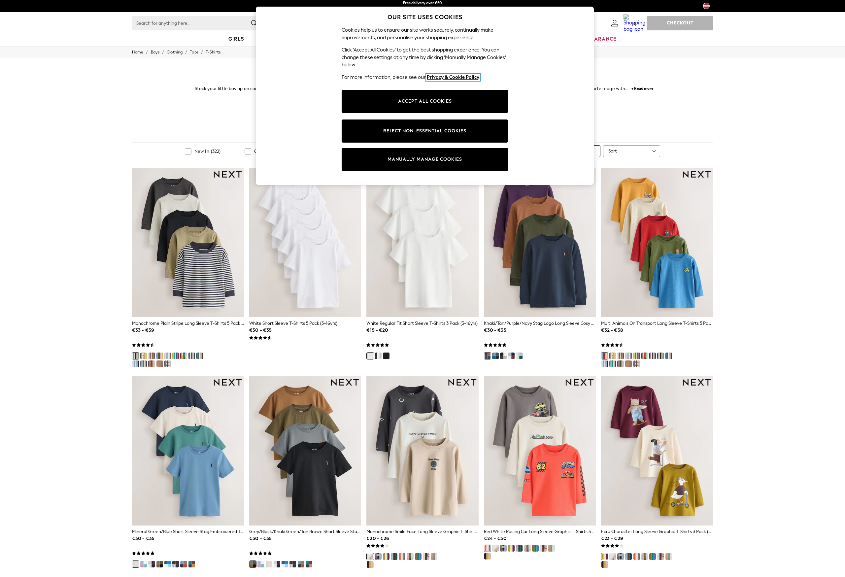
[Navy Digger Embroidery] (370, 564)
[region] (425, 96)
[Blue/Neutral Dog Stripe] (378, 556)
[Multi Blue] (167, 356)
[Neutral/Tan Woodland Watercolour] (410, 556)
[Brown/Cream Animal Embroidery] (159, 363)
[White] (370, 356)
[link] (614, 23)
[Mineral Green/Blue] (135, 564)
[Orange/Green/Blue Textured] (183, 564)
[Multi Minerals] (151, 356)
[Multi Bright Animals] (183, 356)
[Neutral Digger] (426, 556)
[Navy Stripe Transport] (167, 363)
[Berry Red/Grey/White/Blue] (511, 356)
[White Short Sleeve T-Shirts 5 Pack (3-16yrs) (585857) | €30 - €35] (305, 242)
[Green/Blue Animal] (418, 556)
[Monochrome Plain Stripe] (135, 356)
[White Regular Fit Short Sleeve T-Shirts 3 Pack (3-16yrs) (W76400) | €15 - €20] (422, 242)
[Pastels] (143, 564)
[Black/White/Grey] (378, 356)
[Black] (386, 356)
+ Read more (642, 87)
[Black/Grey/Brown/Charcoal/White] (191, 356)
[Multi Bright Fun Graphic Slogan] (143, 363)
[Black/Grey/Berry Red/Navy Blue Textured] (175, 564)
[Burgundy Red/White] (151, 564)
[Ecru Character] (386, 556)
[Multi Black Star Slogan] (199, 356)
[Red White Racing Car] (402, 556)
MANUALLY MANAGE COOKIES (425, 159)
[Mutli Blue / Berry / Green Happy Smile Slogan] (394, 556)
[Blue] (495, 356)
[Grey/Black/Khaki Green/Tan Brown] (159, 564)
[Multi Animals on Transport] (159, 356)
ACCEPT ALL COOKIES (425, 101)
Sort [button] (612, 151)
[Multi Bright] (175, 356)
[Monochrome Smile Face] (370, 556)
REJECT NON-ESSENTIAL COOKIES (424, 131)
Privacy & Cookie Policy (453, 77)
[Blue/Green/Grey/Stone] (519, 356)
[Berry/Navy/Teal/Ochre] (191, 564)
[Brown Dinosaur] (434, 556)
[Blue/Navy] (135, 363)
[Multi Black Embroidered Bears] (151, 363)
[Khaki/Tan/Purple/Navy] (487, 356)
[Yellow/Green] (143, 356)
